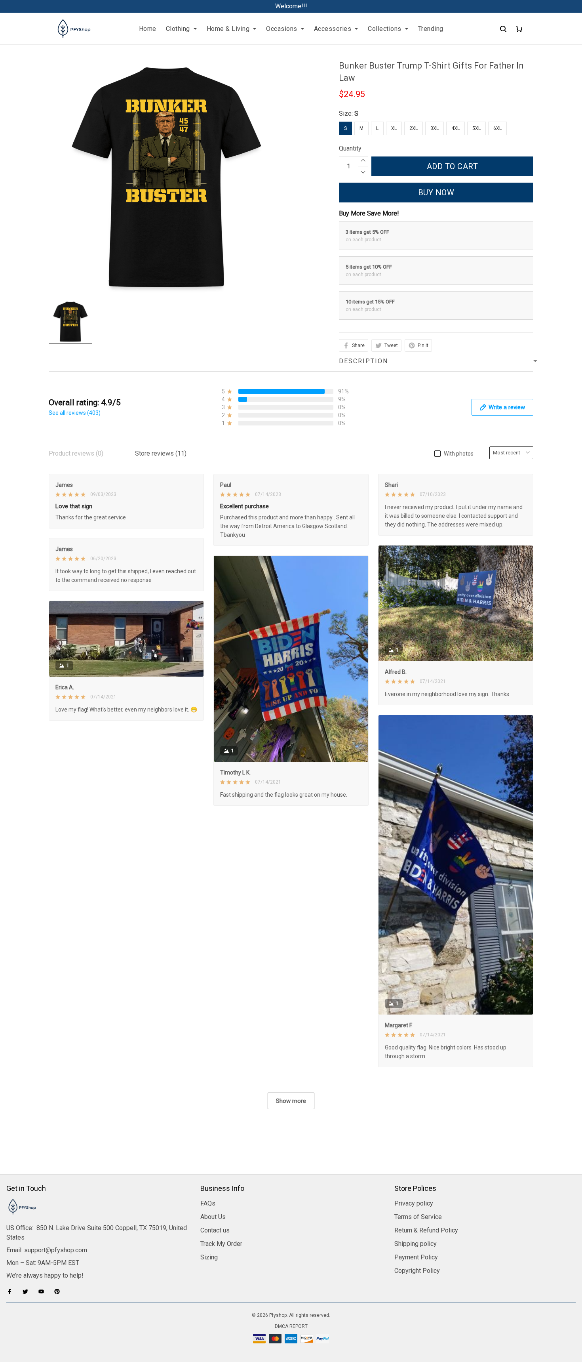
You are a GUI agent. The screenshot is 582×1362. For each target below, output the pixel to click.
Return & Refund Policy (426, 1230)
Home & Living (228, 28)
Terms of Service (418, 1217)
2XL (413, 128)
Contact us (215, 1230)
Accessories (333, 28)
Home (147, 28)
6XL (497, 128)
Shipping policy (415, 1244)
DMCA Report (291, 1326)
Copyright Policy (417, 1270)
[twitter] (27, 1291)
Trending (430, 28)
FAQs (207, 1203)
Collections (384, 28)
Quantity (350, 148)
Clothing (178, 28)
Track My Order (221, 1244)
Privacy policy (413, 1203)
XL (394, 128)
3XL (434, 128)
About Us (213, 1217)
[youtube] (43, 1291)
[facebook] (11, 1291)
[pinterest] (59, 1291)
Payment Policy (416, 1257)
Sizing (209, 1257)
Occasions (281, 28)
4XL (455, 128)
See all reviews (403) (75, 413)
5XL (476, 128)
